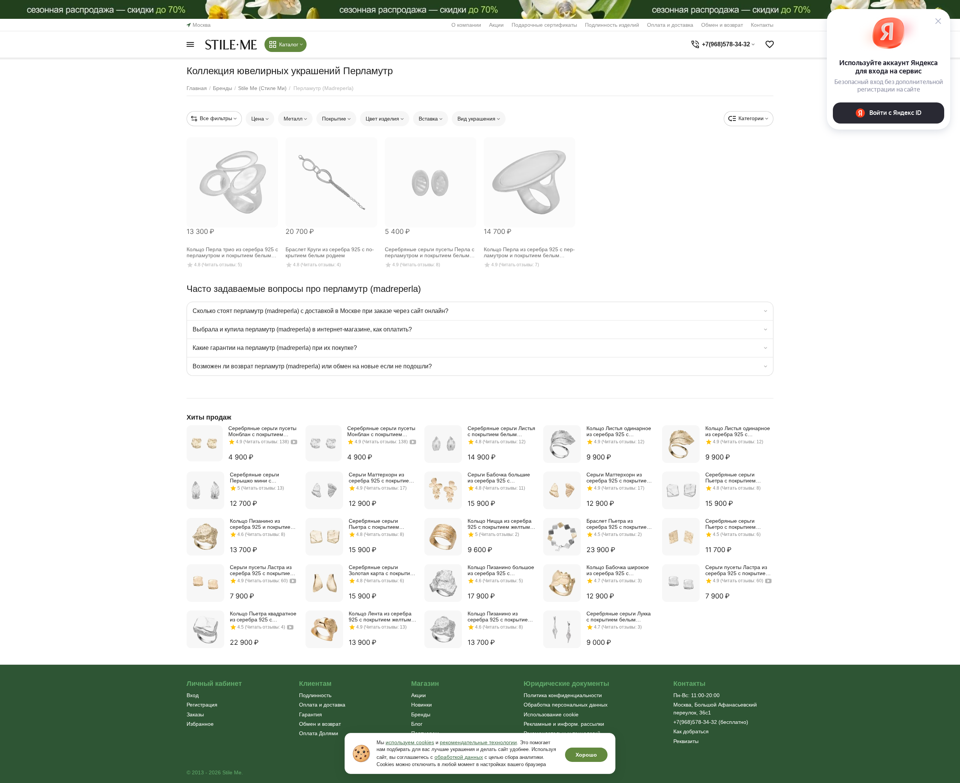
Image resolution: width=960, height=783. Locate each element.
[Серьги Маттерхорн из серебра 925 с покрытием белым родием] (324, 490)
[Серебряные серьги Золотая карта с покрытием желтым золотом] (324, 583)
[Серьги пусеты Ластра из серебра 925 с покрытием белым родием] (681, 583)
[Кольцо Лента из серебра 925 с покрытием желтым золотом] (324, 629)
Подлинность (315, 695)
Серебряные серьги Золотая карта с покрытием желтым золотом (383, 570)
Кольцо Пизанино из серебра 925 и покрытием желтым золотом (262, 524)
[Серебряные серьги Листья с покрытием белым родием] (443, 444)
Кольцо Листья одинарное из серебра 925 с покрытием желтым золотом (737, 431)
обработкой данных (458, 757)
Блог (416, 724)
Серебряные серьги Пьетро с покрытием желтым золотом (730, 524)
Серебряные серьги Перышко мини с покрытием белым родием (262, 478)
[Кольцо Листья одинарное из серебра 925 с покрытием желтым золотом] (681, 444)
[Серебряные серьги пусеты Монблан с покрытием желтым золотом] (205, 443)
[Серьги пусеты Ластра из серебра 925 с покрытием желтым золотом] (205, 583)
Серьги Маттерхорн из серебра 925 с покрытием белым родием (381, 478)
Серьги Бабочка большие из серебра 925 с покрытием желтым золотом (499, 478)
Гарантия (310, 714)
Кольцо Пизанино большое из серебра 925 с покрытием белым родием (501, 570)
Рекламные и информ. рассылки (564, 724)
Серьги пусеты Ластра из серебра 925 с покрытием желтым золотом (262, 570)
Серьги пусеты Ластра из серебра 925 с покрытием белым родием (737, 570)
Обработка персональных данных (566, 705)
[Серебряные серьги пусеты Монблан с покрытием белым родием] (323, 443)
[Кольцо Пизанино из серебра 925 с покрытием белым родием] (443, 629)
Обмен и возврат (722, 25)
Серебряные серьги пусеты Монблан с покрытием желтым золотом (262, 431)
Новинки (421, 705)
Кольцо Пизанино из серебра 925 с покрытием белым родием (500, 617)
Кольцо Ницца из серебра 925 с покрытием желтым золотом (500, 524)
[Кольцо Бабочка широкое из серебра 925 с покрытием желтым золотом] (562, 583)
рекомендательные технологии (478, 742)
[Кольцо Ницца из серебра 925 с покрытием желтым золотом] (443, 537)
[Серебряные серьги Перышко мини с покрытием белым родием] (205, 490)
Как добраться (691, 731)
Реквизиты (686, 741)
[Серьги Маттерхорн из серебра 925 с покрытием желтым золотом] (562, 490)
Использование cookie (551, 714)
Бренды (420, 714)
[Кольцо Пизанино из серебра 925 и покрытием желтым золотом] (205, 537)
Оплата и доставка (670, 25)
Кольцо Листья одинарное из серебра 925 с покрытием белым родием (619, 431)
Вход (193, 695)
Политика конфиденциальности (563, 695)
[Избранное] (769, 44)
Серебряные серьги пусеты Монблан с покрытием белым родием (381, 431)
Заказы (195, 714)
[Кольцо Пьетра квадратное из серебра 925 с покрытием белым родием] (205, 629)
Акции (496, 25)
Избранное (200, 724)
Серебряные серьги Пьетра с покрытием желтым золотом (374, 524)
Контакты (762, 25)
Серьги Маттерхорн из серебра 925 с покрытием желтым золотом (618, 478)
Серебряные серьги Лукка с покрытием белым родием (618, 617)
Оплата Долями (318, 733)
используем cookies (410, 742)
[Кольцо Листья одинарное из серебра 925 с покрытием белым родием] (562, 444)
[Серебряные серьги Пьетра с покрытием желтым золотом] (324, 537)
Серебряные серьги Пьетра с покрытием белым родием (730, 478)
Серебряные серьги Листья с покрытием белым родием (501, 431)
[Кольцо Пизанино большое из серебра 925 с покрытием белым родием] (443, 583)
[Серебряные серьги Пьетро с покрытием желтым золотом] (681, 537)
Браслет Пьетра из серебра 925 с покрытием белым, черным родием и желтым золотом (618, 524)
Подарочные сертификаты (544, 25)
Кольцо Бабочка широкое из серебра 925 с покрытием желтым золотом (617, 570)
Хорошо (586, 755)
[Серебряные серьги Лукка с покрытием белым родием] (562, 629)
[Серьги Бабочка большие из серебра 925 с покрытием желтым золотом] (443, 490)
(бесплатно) (710, 722)
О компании (466, 25)
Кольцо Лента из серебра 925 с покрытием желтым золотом (380, 617)
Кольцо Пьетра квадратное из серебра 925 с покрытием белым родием (263, 617)
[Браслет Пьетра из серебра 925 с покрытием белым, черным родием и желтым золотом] (562, 537)
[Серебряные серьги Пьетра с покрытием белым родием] (681, 490)
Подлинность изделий (612, 25)
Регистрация (202, 705)
